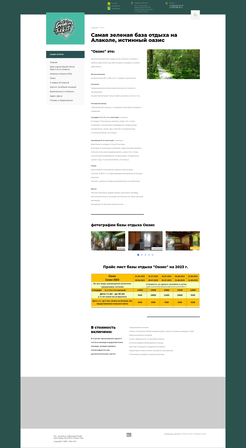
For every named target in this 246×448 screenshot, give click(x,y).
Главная (94, 27)
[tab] (138, 255)
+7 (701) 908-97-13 (175, 7)
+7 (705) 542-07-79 (176, 6)
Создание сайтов (172, 434)
